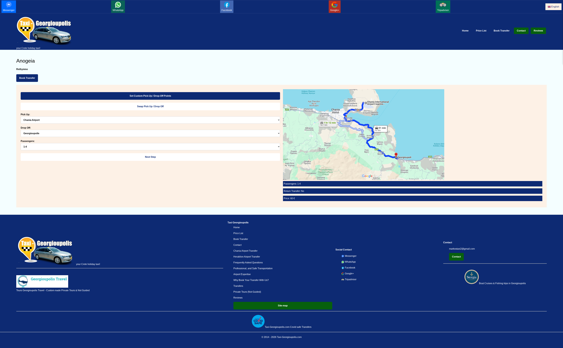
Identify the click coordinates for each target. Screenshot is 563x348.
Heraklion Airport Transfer (246, 256)
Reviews (538, 30)
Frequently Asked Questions (248, 262)
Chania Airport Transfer (245, 251)
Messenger (9, 10)
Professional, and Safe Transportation (253, 268)
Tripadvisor (443, 10)
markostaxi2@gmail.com (462, 249)
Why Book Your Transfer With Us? (251, 280)
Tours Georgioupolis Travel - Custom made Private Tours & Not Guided (53, 290)
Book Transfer (501, 30)
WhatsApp (118, 10)
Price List (481, 30)
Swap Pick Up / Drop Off (150, 106)
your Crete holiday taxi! (28, 48)
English (555, 6)
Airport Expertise (242, 274)
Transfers (238, 286)
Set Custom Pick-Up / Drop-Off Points (150, 96)
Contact (521, 30)
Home (465, 30)
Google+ (334, 10)
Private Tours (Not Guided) (247, 292)
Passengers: (28, 141)
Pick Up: (25, 114)
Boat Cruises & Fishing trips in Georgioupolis (502, 283)
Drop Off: (26, 128)
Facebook (227, 10)
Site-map (283, 305)
